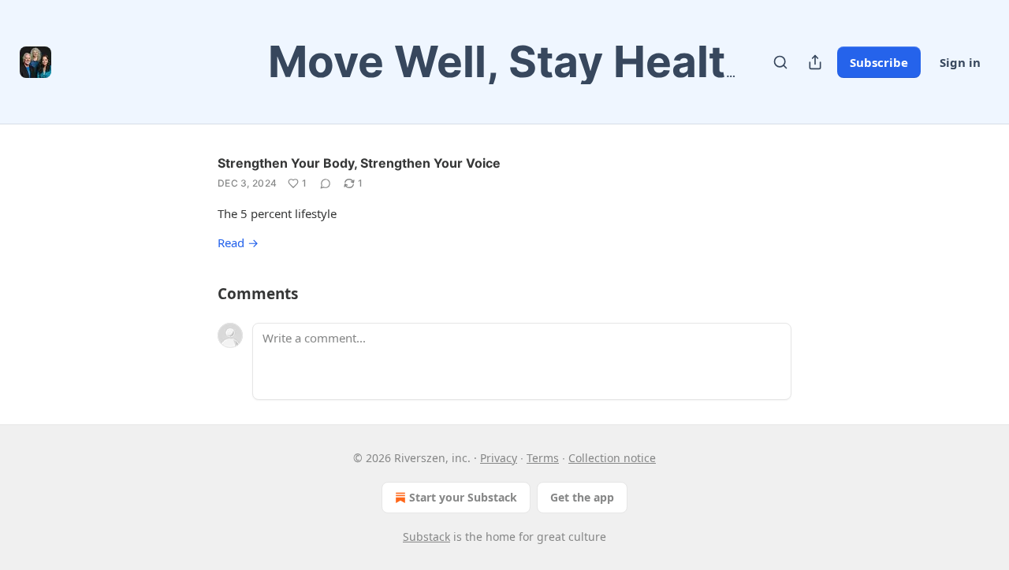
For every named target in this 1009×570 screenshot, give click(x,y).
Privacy (498, 457)
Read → (238, 242)
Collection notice (612, 457)
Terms (543, 457)
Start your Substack (463, 497)
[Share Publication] (815, 62)
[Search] (780, 62)
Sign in (960, 62)
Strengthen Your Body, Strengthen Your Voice (359, 163)
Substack (426, 536)
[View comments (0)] (325, 183)
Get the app (582, 497)
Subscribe (879, 62)
